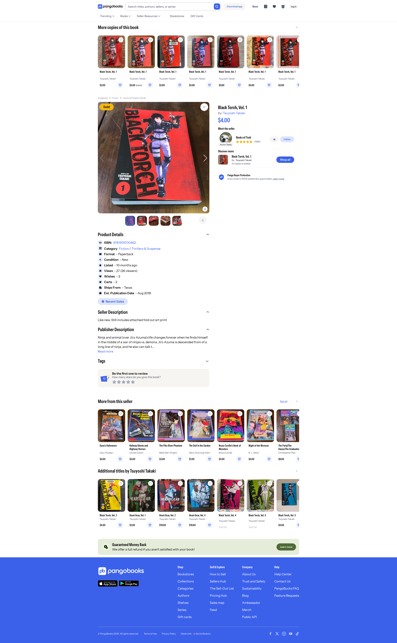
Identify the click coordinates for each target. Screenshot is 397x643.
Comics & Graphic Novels (134, 98)
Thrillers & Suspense (146, 249)
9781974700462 (124, 242)
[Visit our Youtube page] (290, 634)
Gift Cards (196, 16)
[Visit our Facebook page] (270, 634)
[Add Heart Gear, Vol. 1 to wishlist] (150, 483)
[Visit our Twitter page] (277, 634)
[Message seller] (274, 139)
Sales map (217, 603)
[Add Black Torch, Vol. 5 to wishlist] (269, 483)
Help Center (283, 574)
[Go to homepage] (110, 6)
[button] (153, 235)
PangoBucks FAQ (286, 588)
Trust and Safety (253, 581)
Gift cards (185, 617)
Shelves (183, 603)
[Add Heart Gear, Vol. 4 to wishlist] (210, 483)
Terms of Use (150, 633)
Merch (246, 610)
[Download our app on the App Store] (108, 583)
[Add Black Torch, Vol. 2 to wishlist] (120, 483)
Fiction (115, 98)
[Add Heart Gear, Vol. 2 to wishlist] (180, 483)
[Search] (217, 6)
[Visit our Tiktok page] (297, 634)
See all (283, 401)
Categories (103, 98)
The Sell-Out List (222, 588)
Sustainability (251, 588)
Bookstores (177, 16)
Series (182, 610)
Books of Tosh (243, 137)
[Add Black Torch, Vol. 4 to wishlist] (239, 483)
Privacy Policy (169, 633)
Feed (213, 610)
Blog (245, 595)
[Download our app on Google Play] (129, 583)
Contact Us (282, 581)
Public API (249, 617)
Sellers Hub (218, 581)
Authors (183, 595)
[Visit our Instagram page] (284, 634)
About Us (248, 574)
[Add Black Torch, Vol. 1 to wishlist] (204, 107)
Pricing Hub (218, 595)
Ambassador (251, 603)
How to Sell (218, 574)
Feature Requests (286, 595)
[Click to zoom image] (153, 157)
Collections (186, 581)
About (255, 6)
